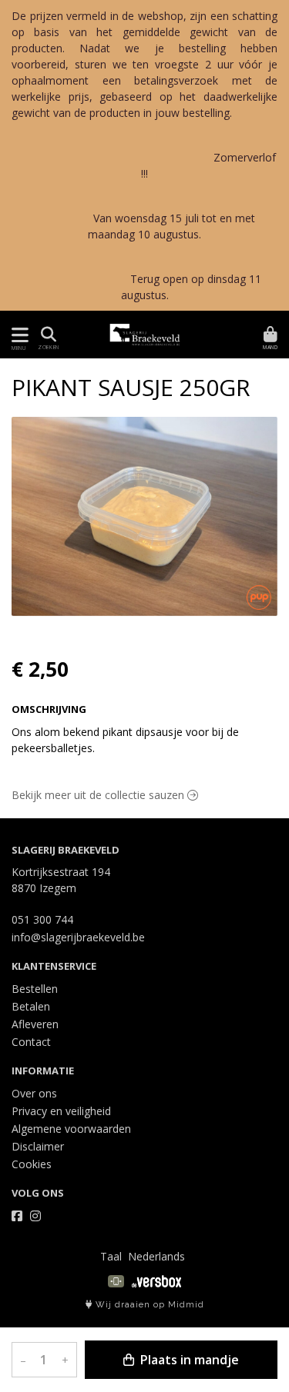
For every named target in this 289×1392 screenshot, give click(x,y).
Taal (111, 1256)
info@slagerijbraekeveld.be (78, 937)
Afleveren (35, 1024)
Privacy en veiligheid (61, 1111)
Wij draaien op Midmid (148, 1305)
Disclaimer (38, 1146)
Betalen (31, 1006)
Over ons (34, 1093)
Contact (31, 1041)
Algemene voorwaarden (71, 1128)
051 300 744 (42, 919)
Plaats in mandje (188, 1359)
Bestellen (35, 988)
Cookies (32, 1164)
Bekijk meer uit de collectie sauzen (99, 795)
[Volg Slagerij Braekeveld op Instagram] (35, 1215)
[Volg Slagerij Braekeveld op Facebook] (17, 1215)
